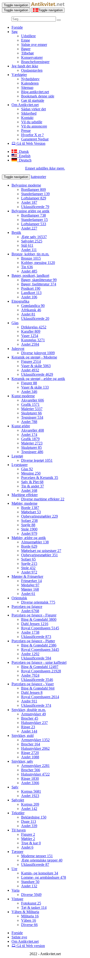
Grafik (30, 404)
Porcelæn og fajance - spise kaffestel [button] (39, 662)
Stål (27, 245)
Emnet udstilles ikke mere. (45, 168)
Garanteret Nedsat (34, 139)
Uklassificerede (35, 207)
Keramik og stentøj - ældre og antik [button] (38, 379)
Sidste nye (19, 937)
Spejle (28, 525)
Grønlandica (33, 306)
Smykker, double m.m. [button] (29, 710)
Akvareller (32, 400)
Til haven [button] (19, 830)
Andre (30, 632)
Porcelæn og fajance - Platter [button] (33, 641)
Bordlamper (33, 189)
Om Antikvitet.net (25, 941)
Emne (25, 40)
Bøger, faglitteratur (38, 284)
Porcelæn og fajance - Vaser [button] (33, 684)
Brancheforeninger (35, 62)
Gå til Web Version (30, 143)
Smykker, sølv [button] (22, 761)
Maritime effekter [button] (25, 495)
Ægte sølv (34, 237)
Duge (28, 821)
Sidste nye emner (34, 45)
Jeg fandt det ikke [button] (25, 66)
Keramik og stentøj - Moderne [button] (34, 357)
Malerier (31, 409)
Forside (17, 27)
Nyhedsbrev (30, 79)
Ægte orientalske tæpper (41, 860)
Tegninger (32, 417)
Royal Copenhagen (40, 628)
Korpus (31, 791)
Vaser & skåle (36, 366)
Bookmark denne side (37, 96)
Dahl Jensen (34, 624)
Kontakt (27, 118)
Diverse (31, 895)
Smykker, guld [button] (23, 735)
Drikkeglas (33, 327)
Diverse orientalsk (38, 602)
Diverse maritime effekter (42, 499)
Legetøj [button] (17, 456)
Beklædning (33, 817)
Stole (29, 529)
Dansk (23, 152)
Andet (29, 202)
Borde (30, 508)
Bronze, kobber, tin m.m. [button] (30, 254)
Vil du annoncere (34, 126)
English (23, 156)
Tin (27, 267)
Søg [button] (15, 32)
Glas (27, 469)
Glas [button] (15, 323)
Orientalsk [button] (19, 598)
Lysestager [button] (20, 465)
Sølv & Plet (32, 482)
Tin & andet (32, 486)
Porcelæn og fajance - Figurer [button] (34, 615)
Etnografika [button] (20, 301)
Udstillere (28, 36)
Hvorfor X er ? (32, 135)
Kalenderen (30, 83)
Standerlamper (35, 194)
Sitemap (27, 88)
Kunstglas (33, 340)
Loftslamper (33, 198)
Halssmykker (34, 723)
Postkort (30, 288)
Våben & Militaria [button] (25, 912)
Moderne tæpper (37, 856)
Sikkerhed (28, 113)
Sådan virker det (33, 109)
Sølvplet (31, 241)
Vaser (29, 336)
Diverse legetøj (37, 460)
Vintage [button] (17, 899)
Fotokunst (31, 903)
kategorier (38, 177)
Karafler (30, 331)
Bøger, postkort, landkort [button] (30, 275)
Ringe (28, 727)
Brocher (29, 718)
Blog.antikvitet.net (35, 92)
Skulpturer (31, 413)
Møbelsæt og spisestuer (41, 551)
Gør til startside (32, 100)
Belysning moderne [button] (26, 185)
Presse (26, 130)
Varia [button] (15, 890)
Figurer (31, 361)
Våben (28, 920)
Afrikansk (31, 310)
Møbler (28, 839)
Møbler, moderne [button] (24, 503)
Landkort (31, 293)
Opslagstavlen (31, 70)
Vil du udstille (31, 122)
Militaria (30, 916)
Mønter (30, 589)
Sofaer (29, 521)
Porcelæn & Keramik (39, 478)
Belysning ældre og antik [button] (30, 211)
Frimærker (31, 581)
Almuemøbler (35, 542)
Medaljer (30, 585)
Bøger (25, 49)
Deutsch (24, 160)
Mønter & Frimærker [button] (27, 576)
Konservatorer (32, 57)
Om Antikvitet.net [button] (25, 105)
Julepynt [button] (18, 349)
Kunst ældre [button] (21, 426)
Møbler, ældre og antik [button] (29, 538)
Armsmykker (33, 714)
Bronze (31, 258)
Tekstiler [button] (18, 813)
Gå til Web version (30, 946)
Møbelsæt (31, 512)
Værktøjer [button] (19, 75)
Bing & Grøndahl (38, 619)
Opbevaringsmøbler (39, 516)
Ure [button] (14, 869)
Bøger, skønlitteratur (39, 280)
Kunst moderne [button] (23, 396)
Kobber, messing (38, 263)
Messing (31, 473)
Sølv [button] (15, 787)
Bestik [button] (16, 232)
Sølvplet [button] (18, 800)
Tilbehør (27, 53)
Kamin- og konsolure (39, 873)
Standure (30, 882)
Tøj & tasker (34, 907)
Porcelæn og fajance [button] (27, 607)
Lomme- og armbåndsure (43, 877)
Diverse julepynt (38, 353)
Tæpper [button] (17, 852)
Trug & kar (31, 843)
